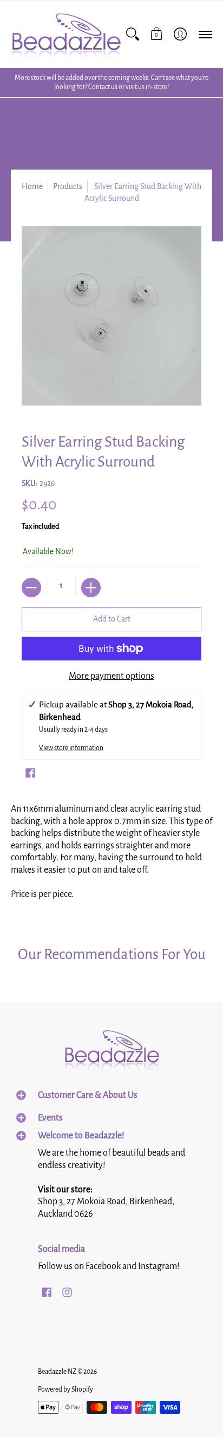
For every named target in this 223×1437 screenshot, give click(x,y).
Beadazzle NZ (57, 1371)
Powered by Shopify (65, 1389)
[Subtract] (31, 587)
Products (67, 186)
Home (32, 186)
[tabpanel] (111, 855)
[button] (156, 34)
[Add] (91, 587)
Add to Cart (111, 619)
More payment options (111, 676)
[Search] (133, 34)
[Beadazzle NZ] (66, 34)
